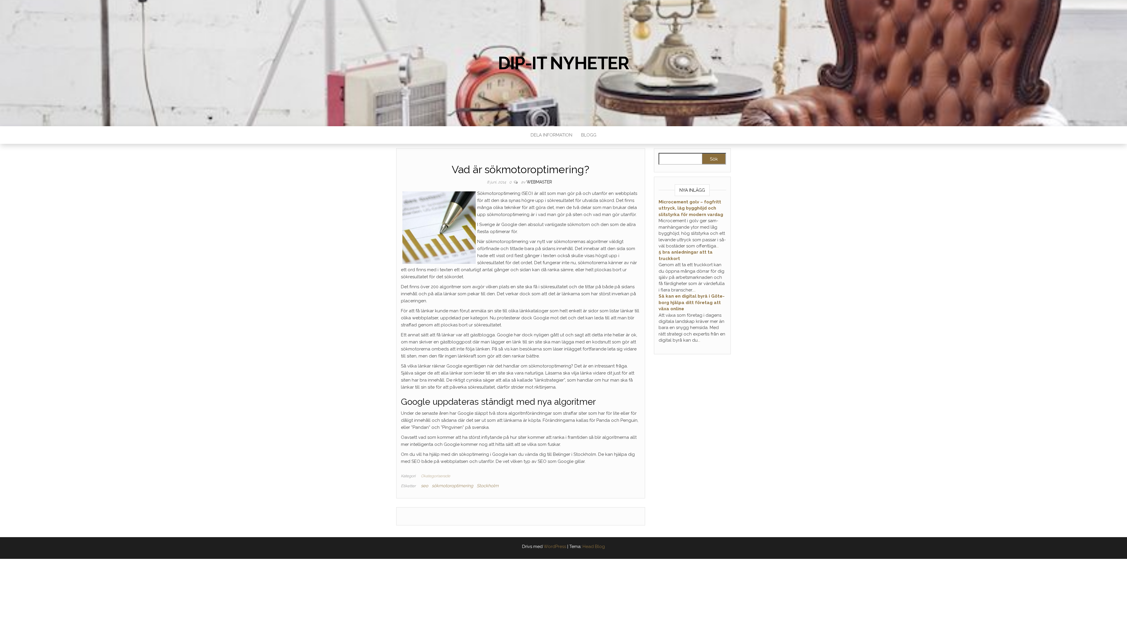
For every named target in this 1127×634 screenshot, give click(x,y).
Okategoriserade (435, 476)
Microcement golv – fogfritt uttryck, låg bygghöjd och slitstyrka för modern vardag (691, 208)
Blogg (588, 135)
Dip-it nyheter (563, 63)
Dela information (551, 135)
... (717, 246)
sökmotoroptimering (452, 485)
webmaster (539, 182)
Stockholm (488, 485)
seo (424, 485)
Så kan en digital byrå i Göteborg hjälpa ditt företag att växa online (692, 302)
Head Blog (594, 546)
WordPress (555, 546)
